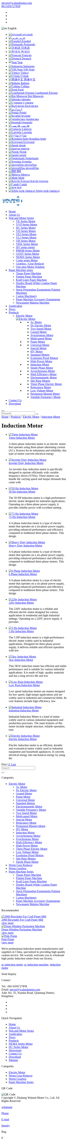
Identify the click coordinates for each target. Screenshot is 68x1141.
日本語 (25, 47)
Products (14, 312)
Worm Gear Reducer (20, 865)
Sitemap (13, 1060)
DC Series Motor (26, 227)
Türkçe (24, 72)
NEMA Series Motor (28, 257)
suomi (22, 155)
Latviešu (26, 132)
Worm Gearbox (17, 868)
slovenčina (30, 164)
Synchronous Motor (41, 335)
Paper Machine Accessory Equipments (38, 299)
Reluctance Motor (40, 387)
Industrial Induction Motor (24, 710)
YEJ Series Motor (26, 234)
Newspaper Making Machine (32, 302)
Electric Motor (24, 315)
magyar (24, 148)
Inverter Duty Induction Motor (26, 463)
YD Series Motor (26, 231)
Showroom (15, 1050)
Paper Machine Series (21, 871)
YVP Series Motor (26, 224)
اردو (19, 109)
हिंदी (18, 171)
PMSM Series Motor (28, 250)
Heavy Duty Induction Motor (25, 545)
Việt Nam (28, 69)
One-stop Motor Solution (30, 266)
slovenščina (32, 168)
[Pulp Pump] (9, 936)
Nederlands (31, 158)
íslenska (25, 99)
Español (26, 41)
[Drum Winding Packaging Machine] (23, 926)
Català (23, 184)
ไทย (19, 62)
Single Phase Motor (41, 367)
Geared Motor (38, 331)
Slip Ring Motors (40, 380)
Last (13, 764)
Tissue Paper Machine (28, 273)
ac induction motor (12, 964)
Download (15, 403)
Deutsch (26, 58)
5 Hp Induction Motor (21, 631)
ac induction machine (36, 964)
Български (31, 105)
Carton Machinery (26, 296)
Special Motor (38, 348)
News (12, 309)
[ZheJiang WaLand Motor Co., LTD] (12, 205)
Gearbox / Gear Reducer (30, 263)
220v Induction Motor (21, 602)
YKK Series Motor (27, 244)
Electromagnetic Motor (43, 377)
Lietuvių (26, 129)
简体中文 (29, 79)
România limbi (37, 138)
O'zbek (24, 76)
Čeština (24, 86)
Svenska (26, 161)
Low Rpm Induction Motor (24, 685)
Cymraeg (27, 102)
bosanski (27, 122)
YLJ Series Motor (26, 237)
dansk (22, 145)
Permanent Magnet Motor (45, 393)
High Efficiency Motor (43, 374)
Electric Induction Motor (23, 739)
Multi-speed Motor (41, 338)
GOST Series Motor (27, 253)
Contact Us (15, 400)
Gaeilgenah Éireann (46, 92)
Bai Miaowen (35, 96)
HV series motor (25, 247)
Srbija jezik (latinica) (47, 190)
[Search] (2, 410)
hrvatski (25, 115)
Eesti (20, 89)
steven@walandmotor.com (16, 3)
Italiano (24, 83)
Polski (22, 112)
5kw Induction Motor (21, 659)
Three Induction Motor (22, 437)
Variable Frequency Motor (45, 397)
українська (32, 119)
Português (29, 44)
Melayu (25, 174)
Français (26, 55)
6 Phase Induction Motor (23, 574)
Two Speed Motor (40, 328)
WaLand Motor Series (21, 218)
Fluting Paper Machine (29, 276)
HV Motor (36, 351)
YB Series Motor (26, 240)
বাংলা (18, 187)
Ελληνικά (28, 142)
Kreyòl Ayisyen (39, 181)
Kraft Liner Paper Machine (31, 279)
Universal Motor (39, 345)
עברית (22, 135)
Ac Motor (36, 322)
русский (27, 34)
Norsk (22, 151)
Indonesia (28, 66)
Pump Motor (37, 341)
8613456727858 (10, 6)
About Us (14, 214)
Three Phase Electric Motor (46, 384)
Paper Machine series (21, 270)
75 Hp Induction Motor (22, 517)
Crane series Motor (27, 260)
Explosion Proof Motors (44, 358)
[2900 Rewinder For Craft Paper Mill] (23, 916)
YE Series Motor (25, 221)
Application (15, 305)
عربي (21, 37)
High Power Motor (41, 361)
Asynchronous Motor (42, 371)
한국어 (25, 51)
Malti (21, 177)
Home (12, 211)
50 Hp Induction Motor (22, 491)
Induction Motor (39, 364)
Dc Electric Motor (40, 325)
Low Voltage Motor (41, 390)
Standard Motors (40, 354)
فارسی (24, 125)
